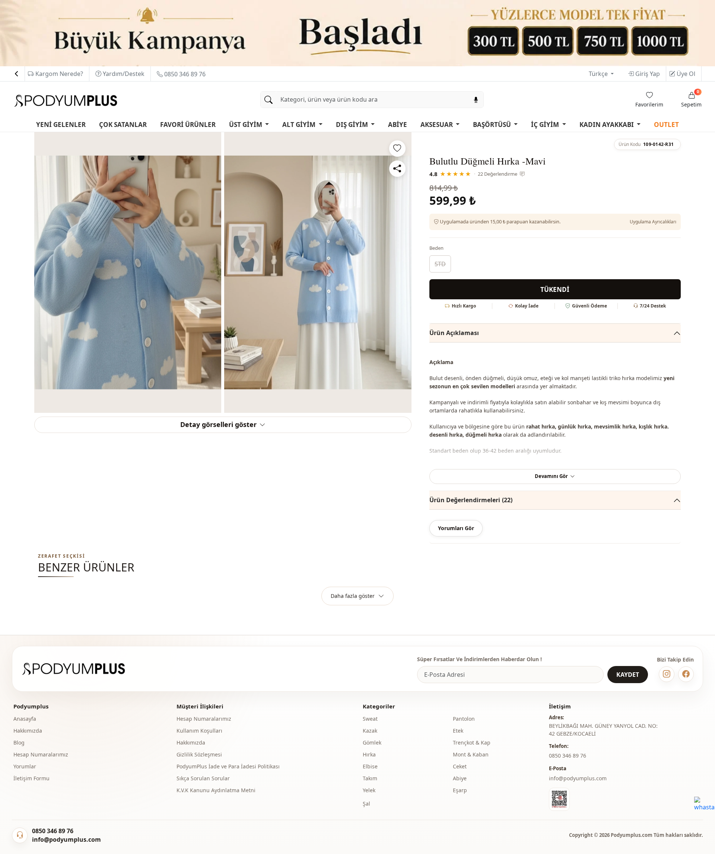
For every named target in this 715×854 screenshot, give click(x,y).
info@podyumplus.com (578, 778)
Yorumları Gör (456, 528)
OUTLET (666, 124)
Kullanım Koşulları (199, 730)
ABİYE (397, 124)
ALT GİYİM (299, 124)
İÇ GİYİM (545, 124)
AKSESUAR (437, 124)
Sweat (370, 718)
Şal (366, 803)
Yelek (369, 790)
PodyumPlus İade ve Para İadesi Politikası (228, 766)
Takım (370, 778)
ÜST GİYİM (246, 124)
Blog (19, 742)
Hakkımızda (27, 730)
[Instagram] (666, 674)
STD (440, 264)
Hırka (369, 754)
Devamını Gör (551, 476)
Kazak (370, 730)
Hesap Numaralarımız (40, 754)
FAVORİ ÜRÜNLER (188, 124)
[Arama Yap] (268, 100)
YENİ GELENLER (61, 124)
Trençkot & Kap (471, 742)
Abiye (460, 778)
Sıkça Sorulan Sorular (203, 778)
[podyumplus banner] (357, 32)
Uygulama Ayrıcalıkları (653, 222)
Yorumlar (24, 766)
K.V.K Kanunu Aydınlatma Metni (216, 790)
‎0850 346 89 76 (567, 755)
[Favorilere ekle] (397, 148)
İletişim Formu (31, 778)
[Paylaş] (397, 168)
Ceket (460, 766)
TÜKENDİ (554, 289)
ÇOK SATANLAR (123, 124)
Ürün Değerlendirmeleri (470, 500)
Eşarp (460, 790)
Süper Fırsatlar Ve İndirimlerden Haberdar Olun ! (479, 659)
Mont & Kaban (471, 754)
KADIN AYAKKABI (607, 124)
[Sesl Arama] (475, 100)
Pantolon (464, 718)
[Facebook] (686, 674)
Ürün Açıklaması (454, 333)
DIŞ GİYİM (352, 124)
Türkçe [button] (599, 74)
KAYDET (627, 674)
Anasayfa (24, 718)
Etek (458, 730)
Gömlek (372, 742)
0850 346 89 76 (184, 74)
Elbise (370, 766)
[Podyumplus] (80, 669)
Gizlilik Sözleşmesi (199, 754)
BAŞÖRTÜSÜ (492, 124)
